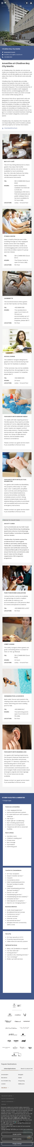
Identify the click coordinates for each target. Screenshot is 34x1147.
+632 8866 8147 (19, 709)
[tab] (9, 1068)
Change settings (17, 1143)
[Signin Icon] (31, 3)
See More (4, 1087)
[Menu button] (2, 3)
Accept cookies (17, 1134)
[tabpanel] (17, 1081)
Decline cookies (17, 1139)
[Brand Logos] (10, 1015)
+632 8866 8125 (19, 378)
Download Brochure (10, 128)
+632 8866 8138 (19, 308)
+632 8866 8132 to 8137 (21, 608)
